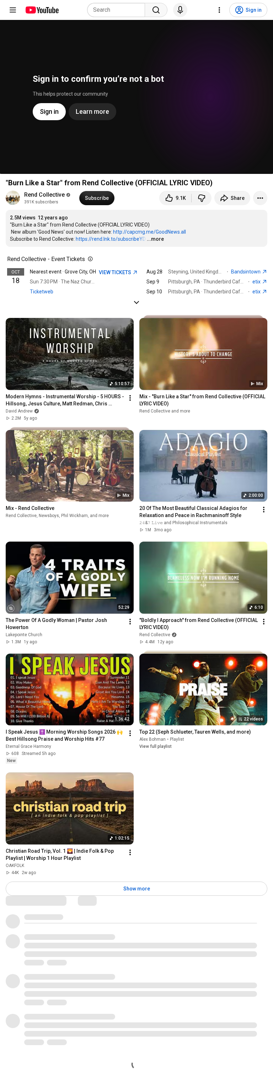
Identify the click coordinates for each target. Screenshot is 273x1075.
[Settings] (219, 10)
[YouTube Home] (42, 10)
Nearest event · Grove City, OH (63, 272)
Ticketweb (41, 291)
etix (257, 281)
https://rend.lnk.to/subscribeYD (111, 239)
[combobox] (118, 10)
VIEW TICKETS (115, 272)
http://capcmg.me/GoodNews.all (149, 232)
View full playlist (155, 746)
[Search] (156, 10)
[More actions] (260, 198)
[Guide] (13, 10)
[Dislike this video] (202, 198)
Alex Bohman (152, 739)
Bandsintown (246, 272)
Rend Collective (44, 194)
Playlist (177, 739)
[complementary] (89, 259)
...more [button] (155, 239)
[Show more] (136, 302)
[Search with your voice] (180, 10)
